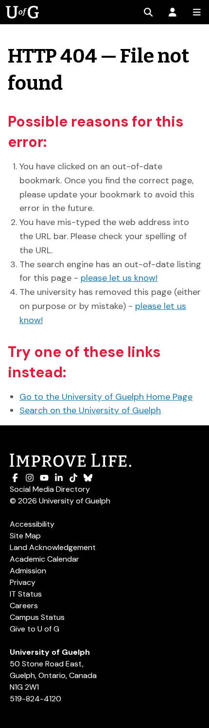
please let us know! (119, 278)
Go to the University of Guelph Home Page (105, 397)
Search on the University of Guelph (90, 410)
